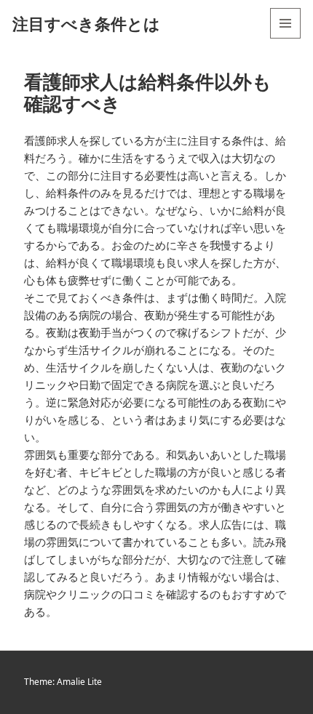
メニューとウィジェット (285, 38)
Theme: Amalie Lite (63, 681)
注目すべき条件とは (86, 23)
